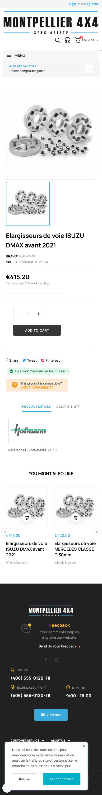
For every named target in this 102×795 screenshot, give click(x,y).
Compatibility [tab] (68, 407)
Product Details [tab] (36, 407)
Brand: (12, 256)
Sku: (10, 262)
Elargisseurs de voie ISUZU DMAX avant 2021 (26, 549)
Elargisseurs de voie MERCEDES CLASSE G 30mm (75, 549)
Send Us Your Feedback (57, 646)
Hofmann (27, 256)
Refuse (24, 779)
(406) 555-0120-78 (30, 678)
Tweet (32, 360)
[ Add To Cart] (27, 518)
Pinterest (53, 360)
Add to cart (37, 330)
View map (54, 715)
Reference (16, 450)
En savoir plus (61, 766)
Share (13, 360)
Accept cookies (62, 779)
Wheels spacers (16, 562)
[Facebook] (46, 660)
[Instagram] (56, 660)
